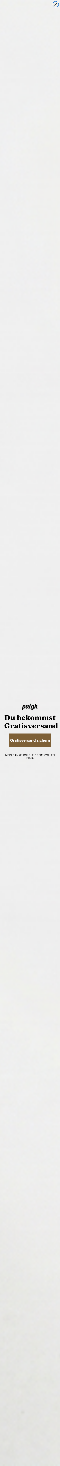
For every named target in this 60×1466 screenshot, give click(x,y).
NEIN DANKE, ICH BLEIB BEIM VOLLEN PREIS (30, 756)
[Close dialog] (56, 4)
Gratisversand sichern (30, 740)
